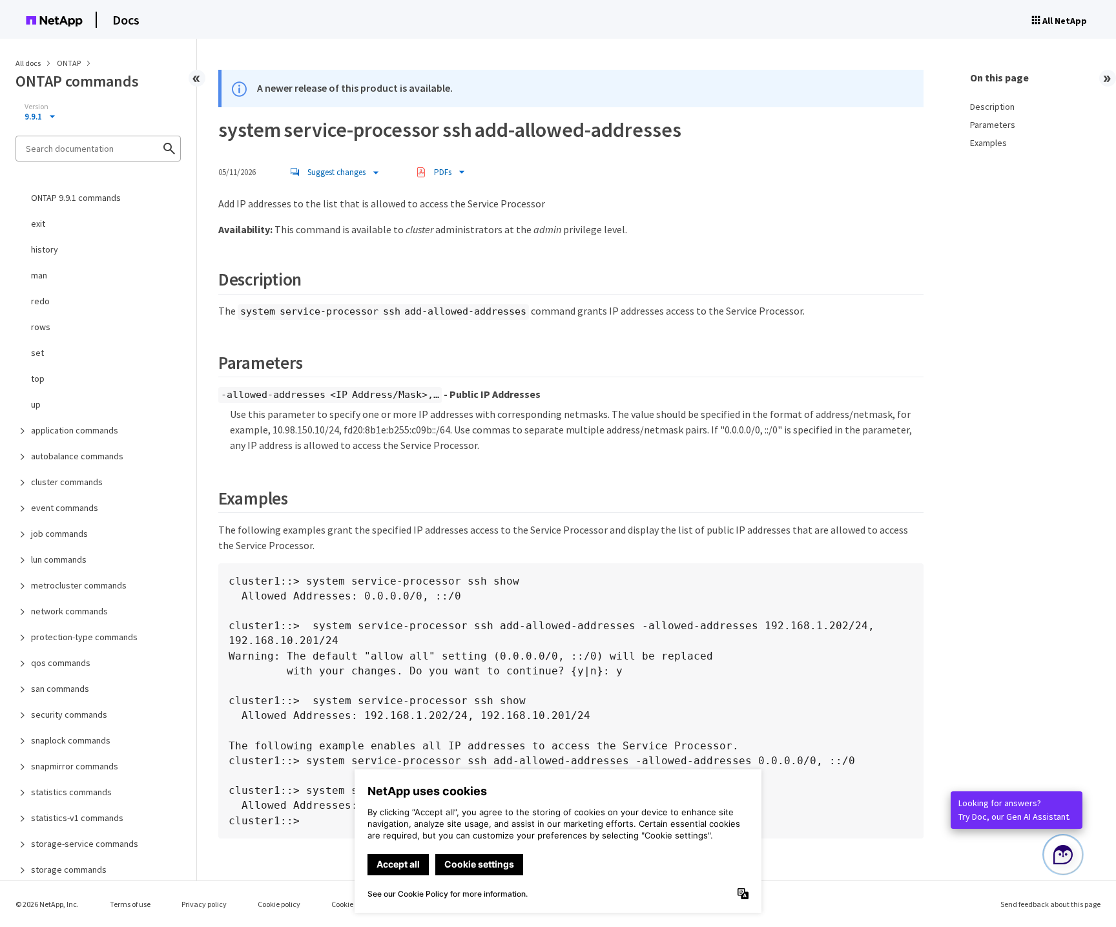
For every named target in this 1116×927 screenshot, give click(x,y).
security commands (69, 714)
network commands (69, 611)
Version (36, 106)
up (36, 404)
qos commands (60, 663)
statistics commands (71, 792)
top (38, 378)
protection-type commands (84, 637)
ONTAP (69, 63)
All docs (28, 63)
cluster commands (67, 482)
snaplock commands (70, 740)
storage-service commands (84, 843)
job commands (59, 533)
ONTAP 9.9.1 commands (76, 197)
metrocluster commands (79, 585)
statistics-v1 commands (77, 818)
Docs (126, 20)
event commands (64, 508)
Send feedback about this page (1050, 904)
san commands (60, 688)
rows (40, 327)
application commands (74, 430)
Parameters (992, 124)
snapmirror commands (74, 766)
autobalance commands (77, 456)
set (37, 353)
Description (992, 106)
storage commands (69, 869)
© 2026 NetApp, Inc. (47, 904)
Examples (988, 143)
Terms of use (130, 904)
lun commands (59, 559)
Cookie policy (279, 904)
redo (40, 301)
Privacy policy (204, 904)
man (39, 275)
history (44, 249)
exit (38, 223)
